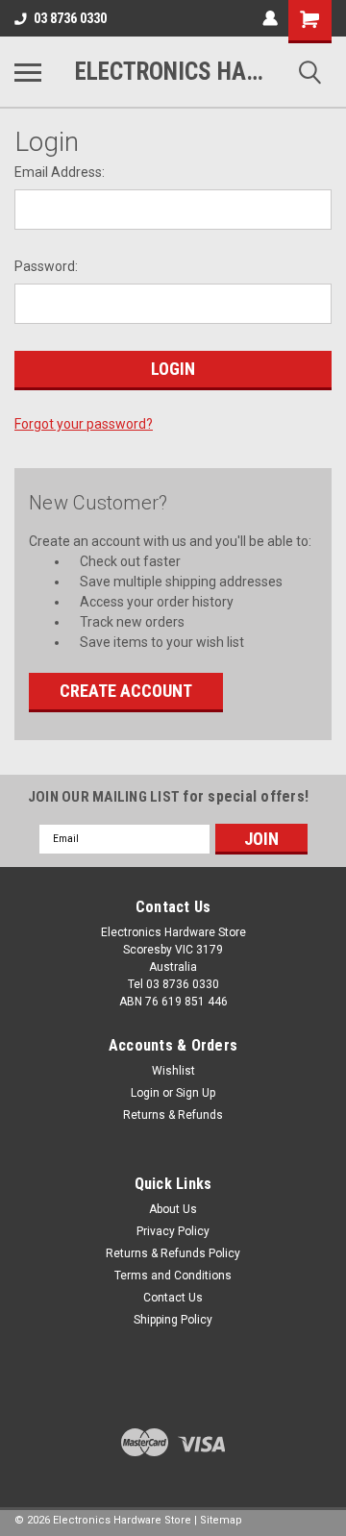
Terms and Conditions (173, 1275)
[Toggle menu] (27, 72)
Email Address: (59, 172)
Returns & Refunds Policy (173, 1253)
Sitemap (221, 1520)
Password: (46, 266)
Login (145, 1093)
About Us (173, 1209)
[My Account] (270, 18)
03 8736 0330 (70, 18)
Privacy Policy (173, 1231)
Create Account (126, 691)
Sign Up (195, 1093)
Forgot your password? (83, 424)
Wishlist (173, 1071)
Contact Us (173, 1297)
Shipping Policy (173, 1319)
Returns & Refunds (173, 1115)
